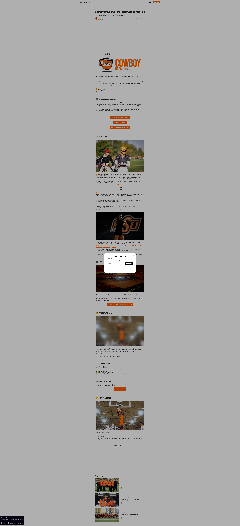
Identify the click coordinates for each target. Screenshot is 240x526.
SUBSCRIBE (129, 263)
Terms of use (125, 265)
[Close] (133, 255)
